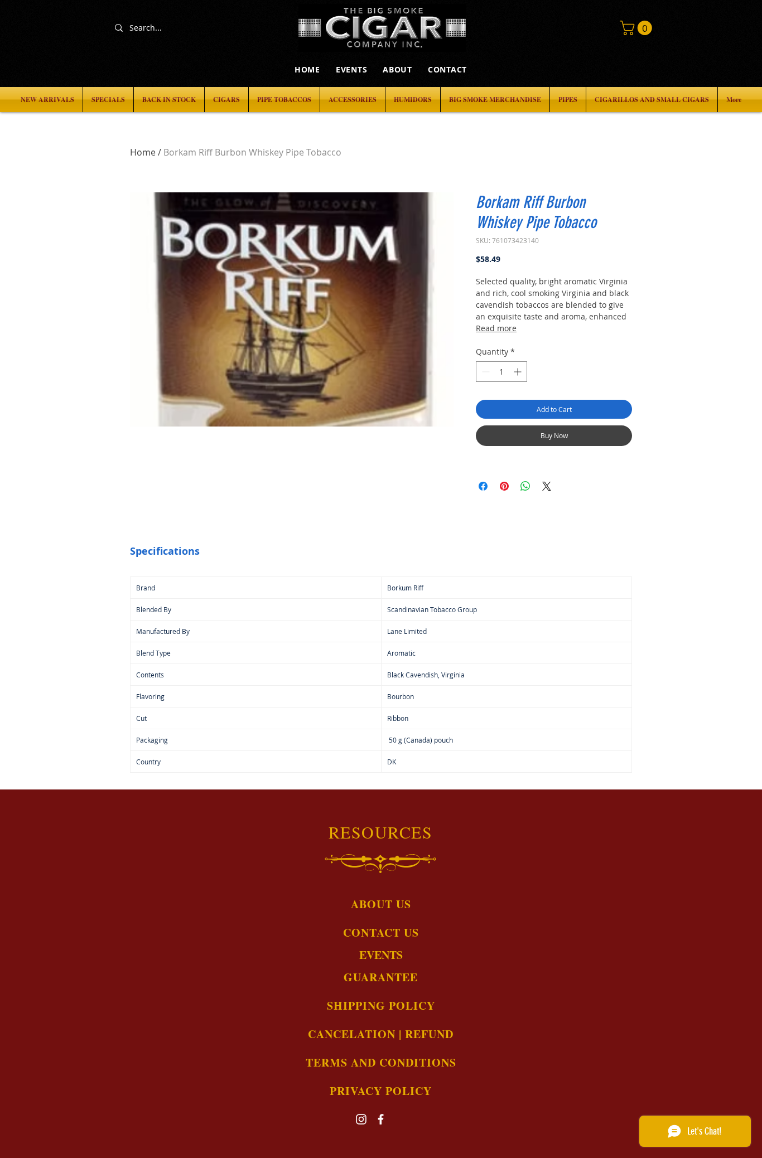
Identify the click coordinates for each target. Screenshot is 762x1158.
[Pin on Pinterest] (504, 486)
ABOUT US (381, 904)
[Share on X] (546, 486)
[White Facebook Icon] (381, 1119)
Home (143, 152)
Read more (496, 328)
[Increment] (518, 371)
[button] (637, 28)
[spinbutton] (501, 371)
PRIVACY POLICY (381, 1091)
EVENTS (381, 955)
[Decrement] (484, 371)
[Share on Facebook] (483, 486)
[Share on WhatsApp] (525, 486)
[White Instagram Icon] (361, 1119)
